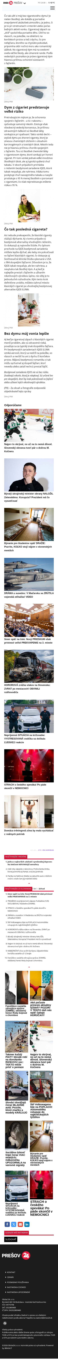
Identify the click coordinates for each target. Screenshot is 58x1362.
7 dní (34, 888)
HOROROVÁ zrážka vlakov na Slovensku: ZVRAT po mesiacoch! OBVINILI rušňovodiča (29, 930)
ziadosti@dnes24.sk (44, 1318)
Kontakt (11, 1272)
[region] (24, 3)
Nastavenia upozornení (18, 1292)
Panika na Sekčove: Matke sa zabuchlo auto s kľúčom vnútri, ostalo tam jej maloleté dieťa (30, 877)
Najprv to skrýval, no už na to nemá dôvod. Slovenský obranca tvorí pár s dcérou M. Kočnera (30, 945)
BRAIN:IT (8, 1348)
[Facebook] (7, 1224)
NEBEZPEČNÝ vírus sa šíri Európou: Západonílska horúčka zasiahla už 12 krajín (28, 952)
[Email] (20, 1224)
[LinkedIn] (27, 1224)
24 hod (42, 888)
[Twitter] (14, 1224)
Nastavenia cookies (16, 1287)
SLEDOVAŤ (10, 1239)
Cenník (10, 1277)
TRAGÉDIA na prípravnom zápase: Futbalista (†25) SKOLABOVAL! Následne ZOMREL (28, 902)
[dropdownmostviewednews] (29, 884)
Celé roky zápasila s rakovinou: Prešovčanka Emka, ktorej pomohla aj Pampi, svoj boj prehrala (29, 870)
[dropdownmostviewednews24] (29, 967)
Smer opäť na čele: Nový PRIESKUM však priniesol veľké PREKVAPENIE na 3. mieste (30, 895)
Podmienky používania (18, 1282)
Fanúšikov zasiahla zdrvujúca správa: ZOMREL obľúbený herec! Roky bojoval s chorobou (27, 959)
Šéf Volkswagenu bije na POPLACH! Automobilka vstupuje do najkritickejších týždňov (28, 923)
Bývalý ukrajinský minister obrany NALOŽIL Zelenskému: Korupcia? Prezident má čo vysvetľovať (29, 937)
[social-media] (4, 1323)
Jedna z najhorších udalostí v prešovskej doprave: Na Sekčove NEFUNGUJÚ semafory (30, 863)
